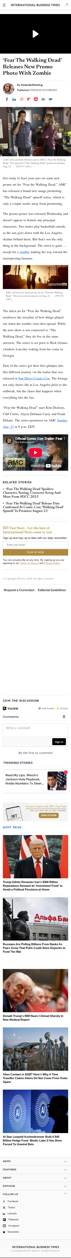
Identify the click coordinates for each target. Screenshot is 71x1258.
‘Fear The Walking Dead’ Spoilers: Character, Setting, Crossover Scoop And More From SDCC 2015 (32, 493)
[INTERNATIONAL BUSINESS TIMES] (35, 5)
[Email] (43, 99)
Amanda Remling (32, 85)
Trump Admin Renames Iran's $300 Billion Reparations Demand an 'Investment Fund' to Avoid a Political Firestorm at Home (32, 885)
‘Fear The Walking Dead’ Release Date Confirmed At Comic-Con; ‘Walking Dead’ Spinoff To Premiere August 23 (33, 507)
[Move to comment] (50, 99)
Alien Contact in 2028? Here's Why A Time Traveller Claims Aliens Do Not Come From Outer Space (35, 1078)
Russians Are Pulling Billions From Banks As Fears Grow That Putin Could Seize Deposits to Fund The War (34, 948)
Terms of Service (29, 563)
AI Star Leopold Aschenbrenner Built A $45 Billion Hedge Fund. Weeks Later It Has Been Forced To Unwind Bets (32, 1140)
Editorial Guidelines (52, 590)
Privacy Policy (52, 563)
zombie (25, 252)
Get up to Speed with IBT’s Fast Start (46, 806)
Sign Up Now (48, 815)
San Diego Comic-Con (34, 378)
